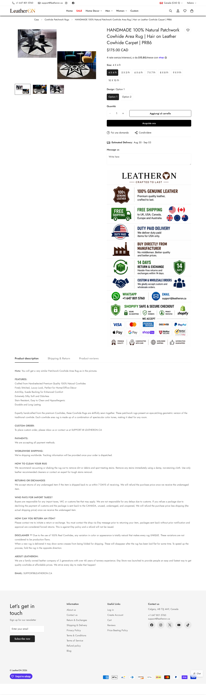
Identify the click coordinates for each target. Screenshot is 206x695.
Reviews (111, 625)
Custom (134, 10)
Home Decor (92, 10)
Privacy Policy (74, 630)
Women (120, 10)
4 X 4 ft (113, 73)
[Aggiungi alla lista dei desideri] (187, 30)
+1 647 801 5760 (157, 615)
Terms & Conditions (76, 635)
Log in (110, 610)
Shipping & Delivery (77, 625)
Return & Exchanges (77, 620)
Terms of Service (75, 640)
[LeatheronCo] (22, 11)
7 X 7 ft (152, 73)
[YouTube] (178, 625)
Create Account (115, 615)
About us (71, 610)
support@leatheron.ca (159, 618)
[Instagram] (66, 3)
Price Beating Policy (117, 630)
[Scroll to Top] (200, 678)
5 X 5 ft (126, 73)
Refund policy (74, 645)
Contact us (72, 615)
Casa (36, 19)
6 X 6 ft (139, 73)
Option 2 (127, 97)
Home (69, 10)
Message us (113, 149)
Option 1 (113, 97)
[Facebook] (73, 3)
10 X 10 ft (114, 81)
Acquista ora (149, 123)
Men (107, 10)
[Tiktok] (188, 625)
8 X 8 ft (165, 73)
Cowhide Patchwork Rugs (57, 19)
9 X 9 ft (178, 73)
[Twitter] (169, 625)
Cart (109, 620)
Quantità (111, 106)
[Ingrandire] (92, 32)
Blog (69, 651)
